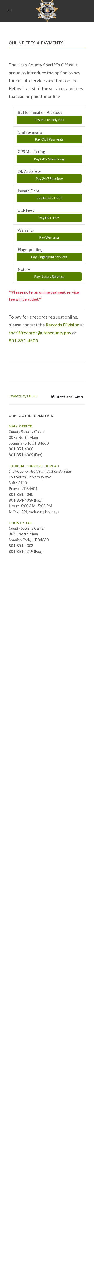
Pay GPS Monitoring (49, 159)
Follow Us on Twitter (68, 397)
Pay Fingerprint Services (49, 257)
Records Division (62, 324)
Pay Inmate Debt (49, 198)
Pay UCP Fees (49, 218)
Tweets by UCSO (23, 396)
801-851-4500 (23, 340)
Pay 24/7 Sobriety (49, 178)
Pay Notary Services (49, 276)
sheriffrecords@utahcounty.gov (40, 332)
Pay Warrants (49, 237)
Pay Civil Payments (49, 139)
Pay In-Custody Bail (49, 120)
